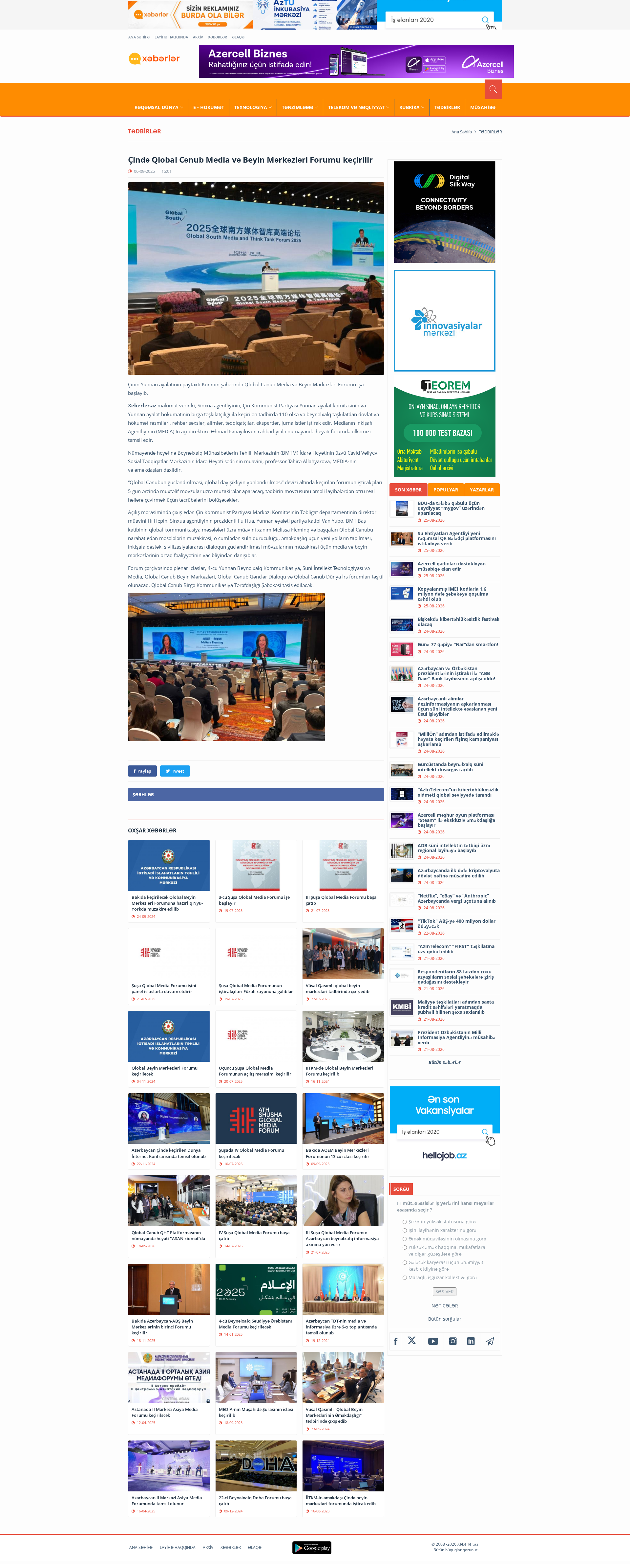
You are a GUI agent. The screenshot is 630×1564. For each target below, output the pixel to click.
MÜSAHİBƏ (482, 107)
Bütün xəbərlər (445, 1062)
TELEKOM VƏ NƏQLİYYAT (356, 107)
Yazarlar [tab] (482, 490)
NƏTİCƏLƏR (444, 1306)
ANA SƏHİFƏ (139, 36)
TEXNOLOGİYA (250, 107)
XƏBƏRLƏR (217, 36)
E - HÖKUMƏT (208, 107)
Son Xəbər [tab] (408, 490)
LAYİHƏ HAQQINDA (171, 36)
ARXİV (198, 36)
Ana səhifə (462, 132)
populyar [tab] (445, 490)
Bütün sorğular (444, 1319)
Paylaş (144, 771)
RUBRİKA (409, 107)
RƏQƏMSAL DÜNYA (156, 107)
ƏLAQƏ (238, 36)
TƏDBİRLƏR (447, 107)
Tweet (178, 771)
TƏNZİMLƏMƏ (297, 107)
